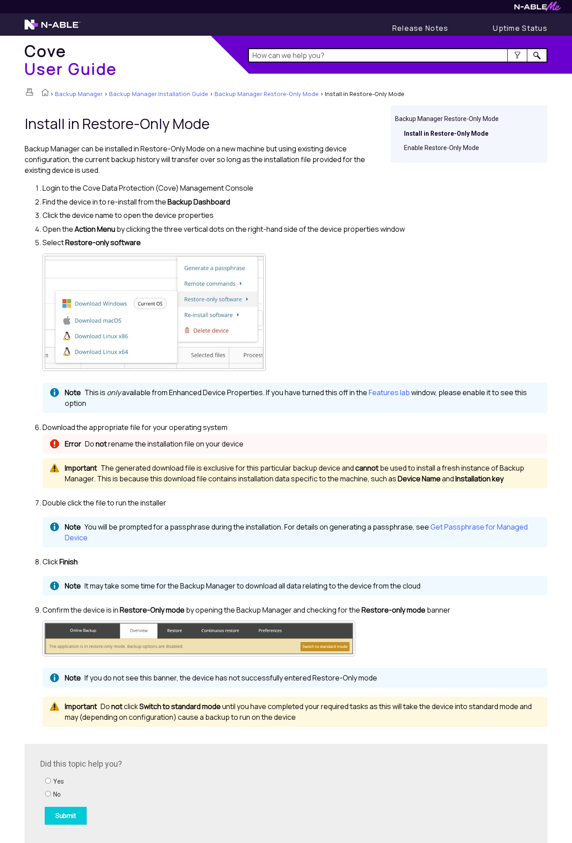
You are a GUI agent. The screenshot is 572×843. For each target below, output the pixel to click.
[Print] (29, 92)
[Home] (45, 93)
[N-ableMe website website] (537, 8)
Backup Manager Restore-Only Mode (266, 94)
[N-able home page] (52, 28)
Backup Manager (79, 94)
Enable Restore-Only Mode (441, 147)
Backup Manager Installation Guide (158, 94)
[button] (517, 55)
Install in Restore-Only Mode (446, 133)
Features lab (389, 392)
